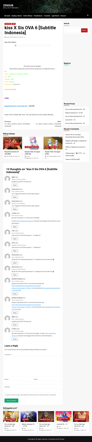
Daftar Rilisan (27, 16)
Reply (15, 185)
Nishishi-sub (16, 84)
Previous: (17, 124)
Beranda (7, 16)
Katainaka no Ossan (10, 419)
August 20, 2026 (45, 430)
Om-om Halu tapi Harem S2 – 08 (75, 109)
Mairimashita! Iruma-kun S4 (63, 419)
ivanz (13, 230)
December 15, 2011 (16, 37)
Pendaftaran (38, 16)
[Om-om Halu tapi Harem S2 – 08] (11, 416)
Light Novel (55, 16)
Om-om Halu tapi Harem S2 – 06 (75, 123)
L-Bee (7, 156)
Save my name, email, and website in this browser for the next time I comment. (31, 395)
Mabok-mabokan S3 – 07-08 (74, 113)
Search (66, 23)
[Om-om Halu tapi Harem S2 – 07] (46, 416)
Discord (63, 16)
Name (6, 379)
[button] (88, 15)
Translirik (47, 16)
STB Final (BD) (69, 155)
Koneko (28, 156)
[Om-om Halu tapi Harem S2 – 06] (81, 416)
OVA (13, 23)
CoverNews (51, 439)
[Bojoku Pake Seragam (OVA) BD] (32, 143)
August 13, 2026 (80, 430)
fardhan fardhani (17, 279)
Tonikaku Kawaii (34, 147)
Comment (8, 354)
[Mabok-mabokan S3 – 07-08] (29, 416)
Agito (13, 177)
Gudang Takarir (17, 16)
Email (36, 379)
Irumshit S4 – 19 (70, 120)
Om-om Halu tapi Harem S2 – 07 (75, 116)
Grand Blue (25, 419)
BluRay (7, 140)
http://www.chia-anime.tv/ (25, 221)
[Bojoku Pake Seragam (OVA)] (53, 143)
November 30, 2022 (56, 156)
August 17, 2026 (62, 428)
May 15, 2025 (14, 156)
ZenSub (8, 5)
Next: (48, 124)
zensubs (8, 37)
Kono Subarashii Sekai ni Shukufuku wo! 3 (11, 144)
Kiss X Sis (7, 23)
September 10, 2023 (31, 158)
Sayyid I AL (68, 134)
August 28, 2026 (10, 430)
